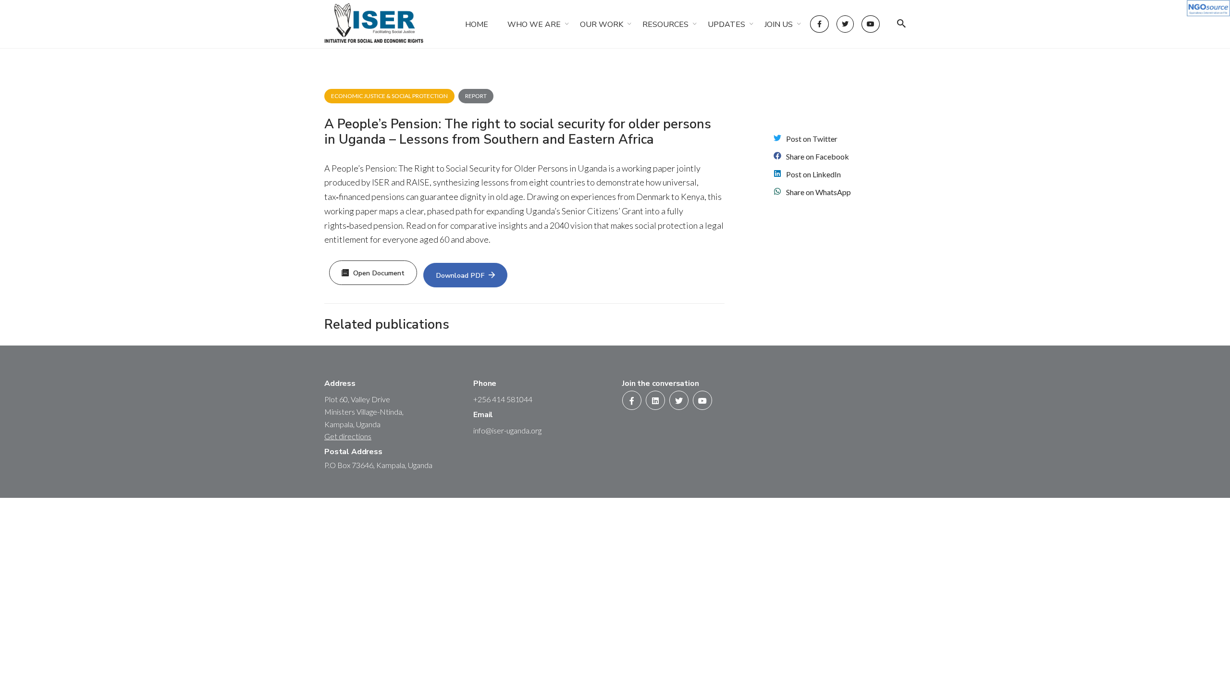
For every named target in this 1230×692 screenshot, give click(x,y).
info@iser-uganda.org (507, 430)
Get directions (347, 436)
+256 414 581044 (502, 399)
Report (476, 95)
